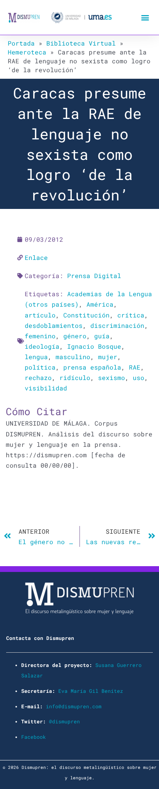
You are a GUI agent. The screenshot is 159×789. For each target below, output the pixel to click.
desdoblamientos (54, 325)
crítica (130, 315)
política (40, 367)
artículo (40, 315)
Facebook (33, 737)
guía (102, 336)
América (99, 304)
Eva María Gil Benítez (90, 691)
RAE (134, 367)
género (74, 336)
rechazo (38, 377)
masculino (73, 357)
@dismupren (64, 721)
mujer (107, 357)
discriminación (117, 325)
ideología (42, 346)
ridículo (74, 377)
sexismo (111, 377)
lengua (36, 357)
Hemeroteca (27, 52)
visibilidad (46, 388)
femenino (40, 336)
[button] (145, 17)
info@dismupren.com (73, 706)
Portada (21, 43)
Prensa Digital (94, 275)
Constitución (86, 315)
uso (138, 377)
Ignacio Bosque (94, 346)
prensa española (92, 367)
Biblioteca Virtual (81, 43)
